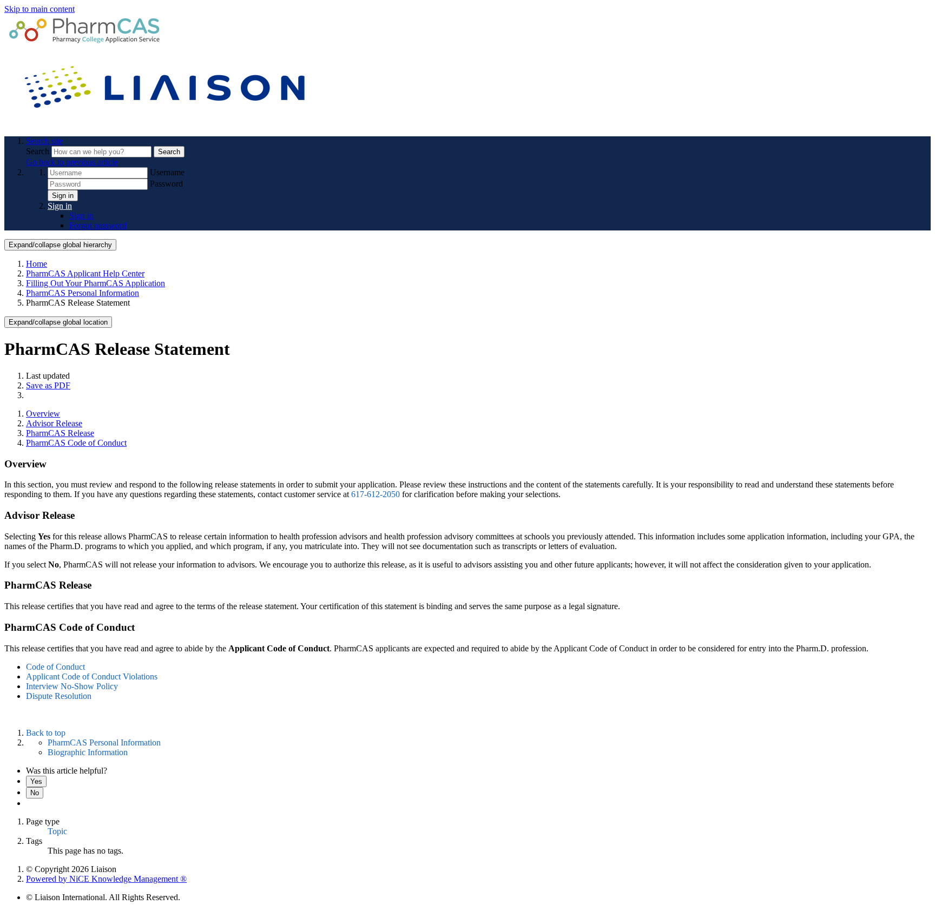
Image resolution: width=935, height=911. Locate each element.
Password (166, 183)
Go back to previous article (72, 162)
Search (38, 151)
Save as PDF (48, 385)
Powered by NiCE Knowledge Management (106, 878)
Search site (44, 141)
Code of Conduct (55, 666)
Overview (43, 413)
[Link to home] (166, 122)
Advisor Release (54, 423)
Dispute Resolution (58, 696)
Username (167, 172)
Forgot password (98, 225)
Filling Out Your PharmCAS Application (95, 283)
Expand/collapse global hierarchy (60, 245)
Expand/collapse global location (58, 322)
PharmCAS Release (60, 433)
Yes (36, 781)
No (34, 793)
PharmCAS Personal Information (82, 293)
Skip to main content (39, 9)
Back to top (45, 732)
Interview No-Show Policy (72, 686)
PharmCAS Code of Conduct (76, 442)
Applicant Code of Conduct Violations (91, 676)
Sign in (63, 196)
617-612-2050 (375, 494)
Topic (57, 831)
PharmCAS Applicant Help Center (85, 273)
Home (36, 263)
